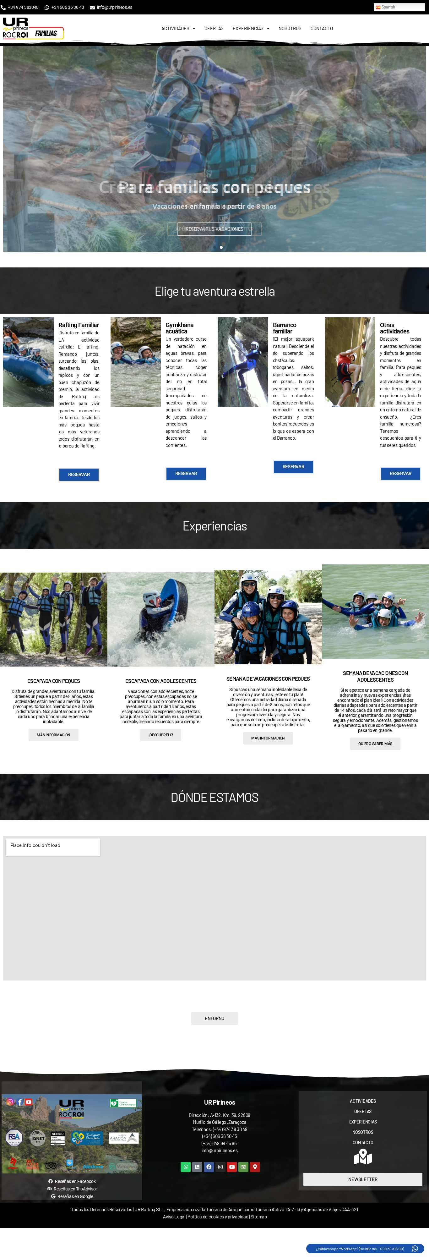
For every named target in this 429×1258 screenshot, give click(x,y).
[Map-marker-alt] (255, 1167)
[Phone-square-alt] (197, 1167)
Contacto (322, 28)
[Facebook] (209, 1167)
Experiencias (248, 28)
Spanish (388, 6)
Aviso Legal (174, 1216)
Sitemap (259, 1216)
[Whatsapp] (186, 1167)
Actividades (175, 28)
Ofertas (214, 28)
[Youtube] (232, 1167)
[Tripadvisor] (243, 1167)
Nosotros (290, 28)
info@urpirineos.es (220, 1150)
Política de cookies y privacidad (218, 1216)
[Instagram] (220, 1167)
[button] (9, 149)
